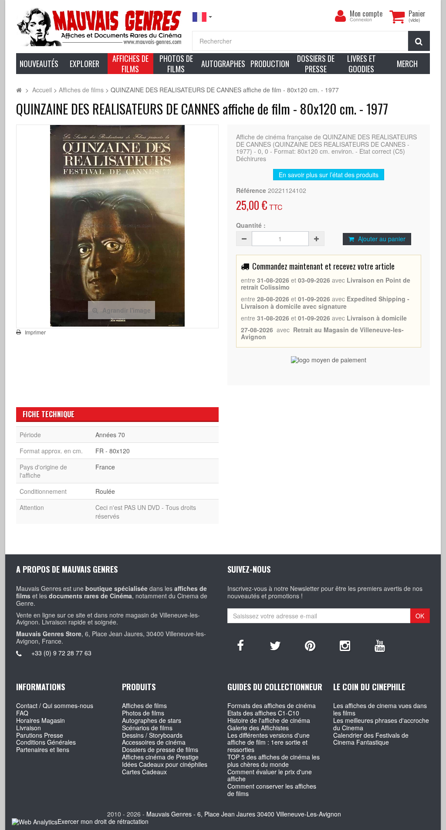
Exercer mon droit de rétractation (103, 821)
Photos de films (143, 713)
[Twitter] (275, 645)
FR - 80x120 (112, 450)
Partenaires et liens (42, 749)
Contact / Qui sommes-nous (54, 705)
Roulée (105, 491)
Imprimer (35, 332)
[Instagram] (345, 645)
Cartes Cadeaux (144, 771)
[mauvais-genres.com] (99, 26)
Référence (251, 190)
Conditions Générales (46, 742)
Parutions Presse (39, 735)
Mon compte (366, 13)
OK (420, 615)
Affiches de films (144, 705)
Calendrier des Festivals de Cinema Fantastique (371, 739)
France (105, 466)
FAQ (22, 713)
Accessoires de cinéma (154, 742)
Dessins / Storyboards (152, 735)
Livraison (28, 727)
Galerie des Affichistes (258, 727)
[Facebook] (240, 645)
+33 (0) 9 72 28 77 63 (61, 652)
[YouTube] (380, 645)
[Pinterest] (310, 645)
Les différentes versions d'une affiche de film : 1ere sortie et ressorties (268, 742)
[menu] (340, 16)
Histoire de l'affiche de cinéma (268, 720)
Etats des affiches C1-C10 (263, 713)
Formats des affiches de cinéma (271, 705)
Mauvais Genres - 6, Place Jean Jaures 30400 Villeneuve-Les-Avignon (243, 814)
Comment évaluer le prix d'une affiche (269, 775)
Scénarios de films (147, 727)
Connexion (361, 20)
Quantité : (251, 225)
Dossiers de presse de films (160, 749)
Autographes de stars (151, 720)
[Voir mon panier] (397, 17)
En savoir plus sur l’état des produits (328, 174)
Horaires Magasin (40, 720)
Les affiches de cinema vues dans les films (380, 709)
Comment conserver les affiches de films (271, 790)
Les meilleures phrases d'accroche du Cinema (381, 724)
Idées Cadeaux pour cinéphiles (164, 764)
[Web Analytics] (34, 822)
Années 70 (110, 434)
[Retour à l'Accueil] (19, 89)
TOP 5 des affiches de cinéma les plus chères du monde (273, 760)
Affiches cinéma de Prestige (160, 756)
